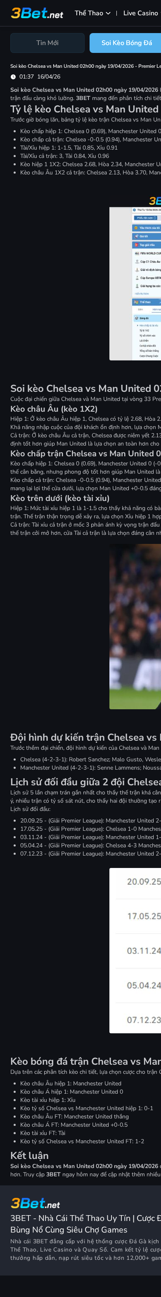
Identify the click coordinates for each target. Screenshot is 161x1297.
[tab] (47, 43)
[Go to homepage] (35, 1203)
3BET (40, 1241)
